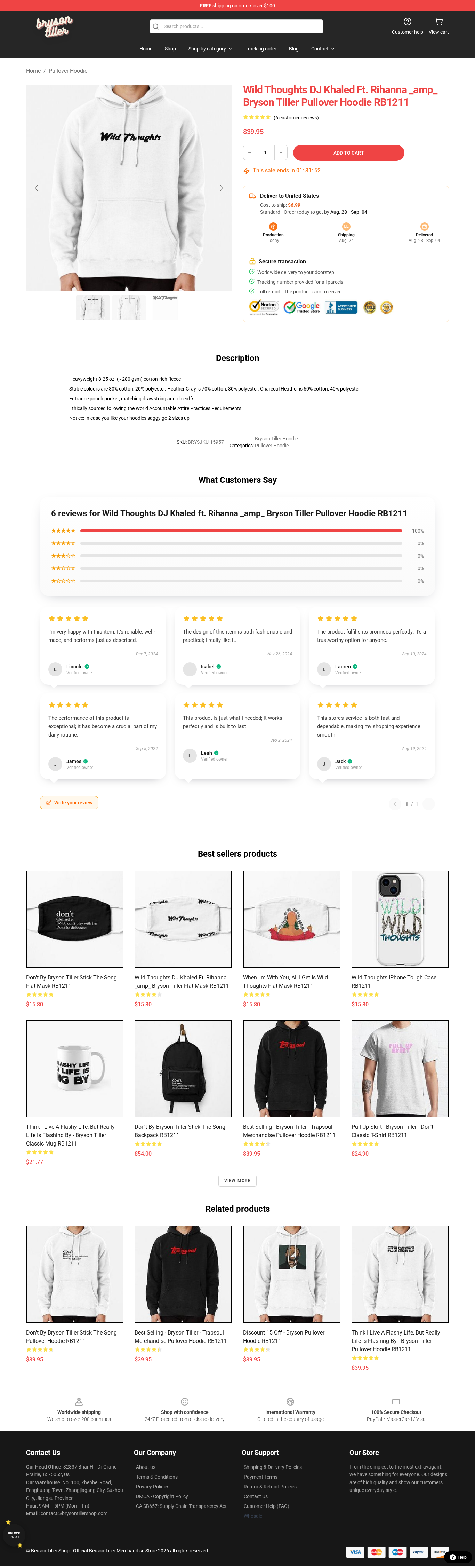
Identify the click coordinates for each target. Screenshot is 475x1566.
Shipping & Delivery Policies (273, 1467)
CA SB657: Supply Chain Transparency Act (181, 1506)
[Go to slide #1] (93, 307)
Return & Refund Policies (270, 1486)
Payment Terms (260, 1477)
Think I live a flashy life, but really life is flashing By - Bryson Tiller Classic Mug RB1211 (70, 1135)
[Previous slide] (37, 188)
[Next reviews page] (428, 804)
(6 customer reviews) (296, 117)
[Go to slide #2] (129, 307)
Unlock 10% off (14, 1535)
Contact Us (256, 1496)
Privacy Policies (152, 1486)
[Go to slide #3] (165, 307)
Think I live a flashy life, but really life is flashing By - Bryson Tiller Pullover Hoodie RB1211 (396, 1341)
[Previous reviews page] (395, 804)
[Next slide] (221, 188)
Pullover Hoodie (68, 71)
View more (237, 1180)
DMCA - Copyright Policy (162, 1496)
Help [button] (462, 1557)
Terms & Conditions (157, 1477)
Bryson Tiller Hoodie (276, 438)
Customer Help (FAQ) (266, 1506)
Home (33, 71)
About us (145, 1467)
